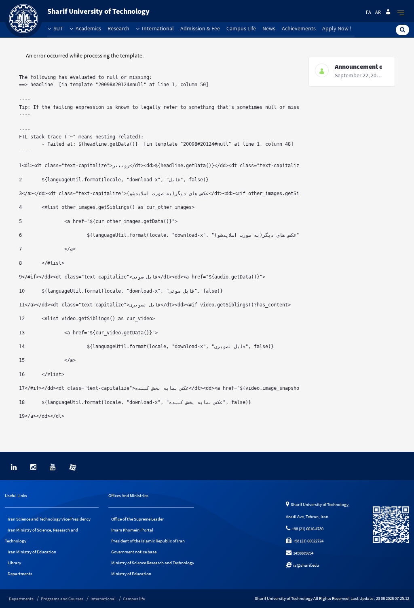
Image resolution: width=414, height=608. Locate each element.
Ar (378, 12)
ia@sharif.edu (305, 565)
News (268, 28)
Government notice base (133, 552)
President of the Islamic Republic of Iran (148, 541)
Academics (87, 28)
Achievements (299, 28)
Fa (368, 12)
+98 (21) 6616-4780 (306, 528)
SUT (57, 28)
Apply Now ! (336, 28)
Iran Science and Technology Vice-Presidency (49, 519)
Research (118, 28)
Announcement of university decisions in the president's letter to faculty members (358, 66)
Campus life (134, 599)
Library (14, 562)
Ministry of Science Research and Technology (152, 562)
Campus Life (241, 28)
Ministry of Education (131, 573)
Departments (20, 573)
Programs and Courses (62, 599)
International (157, 28)
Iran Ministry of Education (32, 552)
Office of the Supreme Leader (137, 519)
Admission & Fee (200, 28)
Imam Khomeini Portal (132, 530)
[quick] (401, 12)
